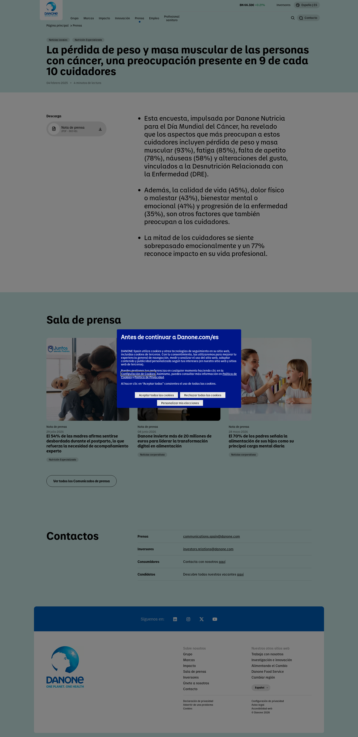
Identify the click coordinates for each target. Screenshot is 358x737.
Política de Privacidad (149, 377)
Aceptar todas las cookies (156, 395)
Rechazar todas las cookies (202, 395)
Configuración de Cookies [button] (138, 373)
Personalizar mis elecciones (180, 403)
